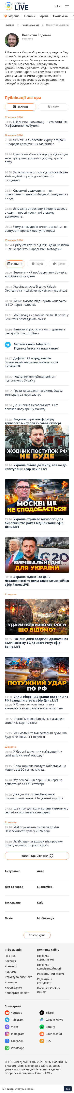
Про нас (10, 956)
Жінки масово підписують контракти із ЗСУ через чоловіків (36, 303)
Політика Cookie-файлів (48, 990)
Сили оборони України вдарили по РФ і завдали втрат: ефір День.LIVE (36, 698)
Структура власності (19, 977)
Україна (13, 16)
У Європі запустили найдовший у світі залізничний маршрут (33, 753)
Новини (30, 16)
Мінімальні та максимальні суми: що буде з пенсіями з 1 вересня (36, 735)
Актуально (12, 871)
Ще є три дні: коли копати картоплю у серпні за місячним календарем (36, 810)
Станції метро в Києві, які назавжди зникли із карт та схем (35, 720)
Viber (14, 1027)
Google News (54, 1020)
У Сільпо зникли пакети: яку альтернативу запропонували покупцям (34, 706)
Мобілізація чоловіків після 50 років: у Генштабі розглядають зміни (37, 317)
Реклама (11, 971)
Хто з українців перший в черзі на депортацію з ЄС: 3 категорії (33, 782)
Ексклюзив (13, 902)
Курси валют (13, 987)
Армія (44, 16)
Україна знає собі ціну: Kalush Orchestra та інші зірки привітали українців (36, 288)
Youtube (16, 1012)
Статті (55, 107)
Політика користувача (45, 957)
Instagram (17, 1034)
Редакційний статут (50, 974)
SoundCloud (54, 1034)
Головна (9, 25)
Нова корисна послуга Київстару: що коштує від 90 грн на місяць (35, 768)
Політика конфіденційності (49, 966)
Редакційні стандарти (44, 981)
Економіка (60, 16)
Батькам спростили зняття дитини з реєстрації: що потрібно (35, 331)
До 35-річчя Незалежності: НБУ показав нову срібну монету (31, 407)
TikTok (50, 1012)
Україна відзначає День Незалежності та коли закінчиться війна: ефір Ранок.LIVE (37, 580)
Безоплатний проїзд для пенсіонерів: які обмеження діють (36, 274)
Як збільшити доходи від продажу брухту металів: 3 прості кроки (34, 843)
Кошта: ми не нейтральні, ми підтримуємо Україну (30, 378)
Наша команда (30, 25)
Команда (11, 982)
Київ (40, 902)
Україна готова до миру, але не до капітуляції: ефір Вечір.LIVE (36, 467)
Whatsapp (17, 1048)
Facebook (17, 1041)
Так (68, 1088)
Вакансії (10, 961)
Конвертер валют (17, 993)
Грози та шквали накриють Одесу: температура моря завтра (34, 392)
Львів (9, 918)
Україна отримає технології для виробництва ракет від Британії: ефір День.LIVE (34, 523)
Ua (56, 6)
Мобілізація (45, 918)
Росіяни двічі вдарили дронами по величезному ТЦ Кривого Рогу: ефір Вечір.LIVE (36, 642)
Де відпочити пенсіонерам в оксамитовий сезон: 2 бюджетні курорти (34, 796)
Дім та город (14, 887)
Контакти (11, 966)
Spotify (50, 1027)
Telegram (17, 1020)
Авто (40, 871)
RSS (48, 1041)
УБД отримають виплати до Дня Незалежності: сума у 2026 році (32, 829)
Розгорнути (37, 935)
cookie (30, 1088)
